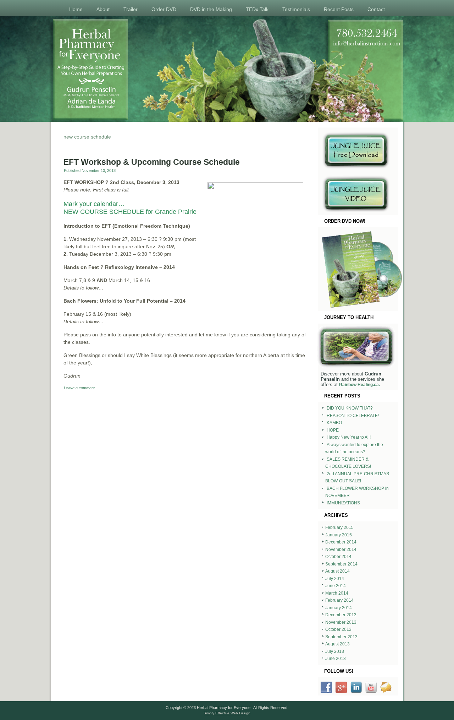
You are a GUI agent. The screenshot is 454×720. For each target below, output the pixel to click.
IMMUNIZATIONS (343, 502)
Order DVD (163, 9)
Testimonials (296, 9)
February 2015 (339, 527)
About (103, 9)
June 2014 (335, 585)
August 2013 (337, 643)
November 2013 (340, 622)
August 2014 (337, 571)
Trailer (130, 9)
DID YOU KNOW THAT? (350, 408)
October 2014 (338, 556)
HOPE (333, 430)
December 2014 (340, 542)
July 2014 (334, 578)
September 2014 (341, 564)
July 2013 (334, 651)
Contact (376, 9)
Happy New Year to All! (349, 437)
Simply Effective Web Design (227, 713)
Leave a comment (79, 388)
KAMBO (334, 422)
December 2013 (340, 614)
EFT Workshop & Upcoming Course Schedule (151, 162)
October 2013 (338, 629)
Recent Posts (339, 9)
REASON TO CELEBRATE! (353, 415)
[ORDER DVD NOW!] (358, 269)
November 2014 (340, 549)
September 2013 (341, 636)
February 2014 (339, 600)
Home (76, 9)
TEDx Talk (257, 9)
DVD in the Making (211, 9)
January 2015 (338, 534)
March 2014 (336, 593)
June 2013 (335, 658)
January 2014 (338, 607)
